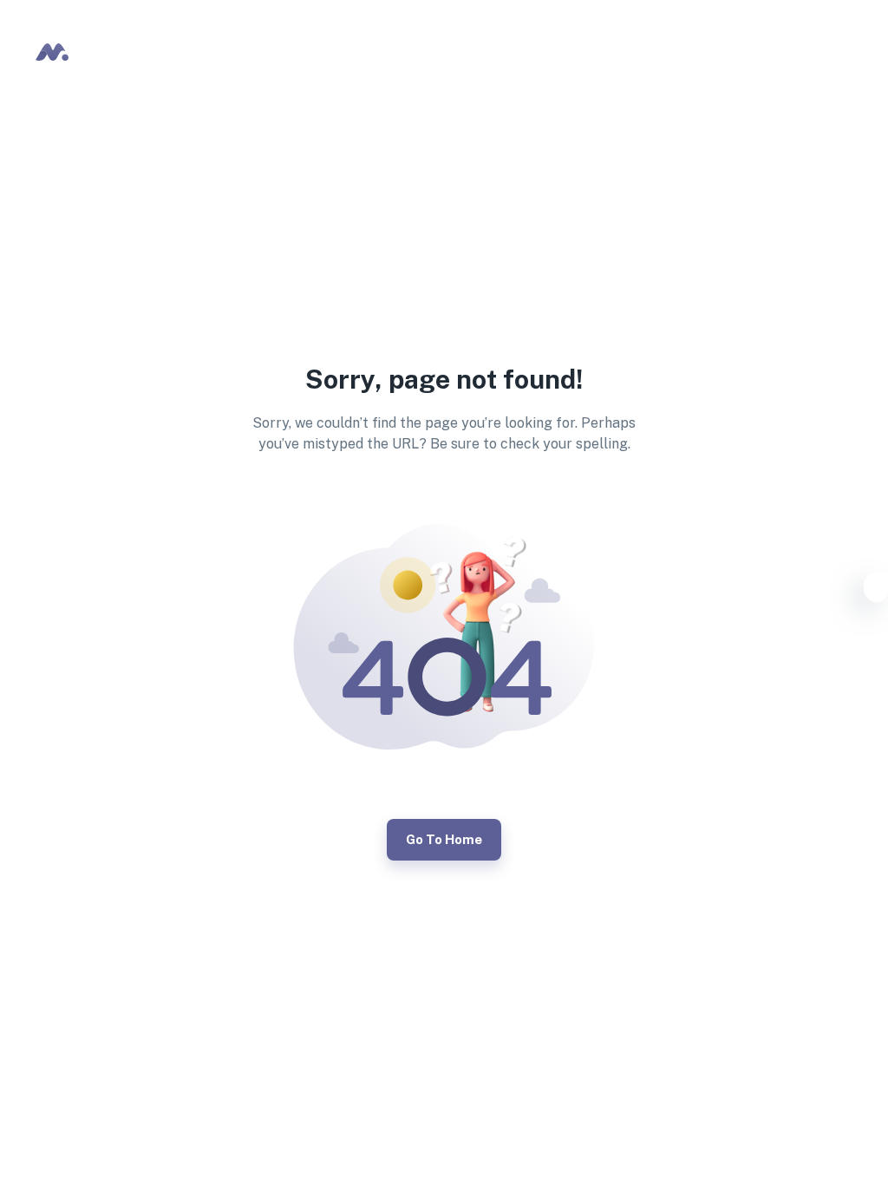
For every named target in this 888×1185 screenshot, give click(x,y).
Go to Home (444, 839)
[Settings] (876, 590)
